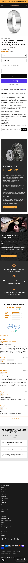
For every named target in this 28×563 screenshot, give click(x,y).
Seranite (3, 496)
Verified (13, 331)
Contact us (4, 525)
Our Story (3, 551)
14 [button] (21, 312)
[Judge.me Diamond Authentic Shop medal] (10, 326)
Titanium (3, 502)
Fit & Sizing (11, 93)
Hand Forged (4, 509)
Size (4, 55)
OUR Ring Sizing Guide (9, 256)
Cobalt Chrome (5, 494)
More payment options (14, 84)
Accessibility (9, 551)
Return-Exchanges (6, 520)
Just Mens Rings (5, 38)
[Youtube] (5, 539)
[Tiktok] (11, 539)
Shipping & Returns (20, 93)
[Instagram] (8, 539)
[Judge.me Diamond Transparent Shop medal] (17, 326)
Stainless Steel (5, 507)
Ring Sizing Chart (5, 518)
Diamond (3, 490)
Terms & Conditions (13, 553)
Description (4, 93)
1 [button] (21, 313)
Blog (14, 551)
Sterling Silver (4, 505)
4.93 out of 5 (18, 307)
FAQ (2, 522)
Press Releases (4, 553)
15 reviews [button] (10, 51)
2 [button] (12, 418)
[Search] (22, 5)
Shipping (18, 551)
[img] (3, 339)
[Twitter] (18, 539)
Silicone (3, 511)
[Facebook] (2, 539)
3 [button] (14, 418)
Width (4, 60)
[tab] (5, 94)
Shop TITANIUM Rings (10, 207)
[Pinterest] (15, 539)
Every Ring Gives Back (6, 527)
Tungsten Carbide (5, 498)
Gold (2, 487)
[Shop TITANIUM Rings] (14, 175)
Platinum (3, 492)
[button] (2, 5)
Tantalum (3, 500)
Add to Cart (14, 76)
